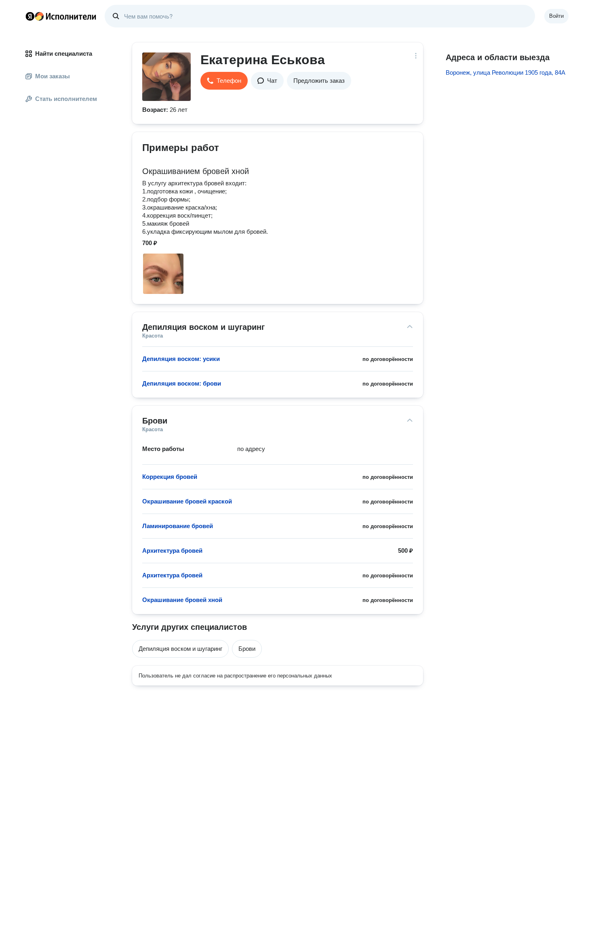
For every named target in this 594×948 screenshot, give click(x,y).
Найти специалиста (63, 53)
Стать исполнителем (66, 98)
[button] (224, 81)
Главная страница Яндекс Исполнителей (61, 16)
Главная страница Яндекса (29, 16)
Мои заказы (52, 76)
